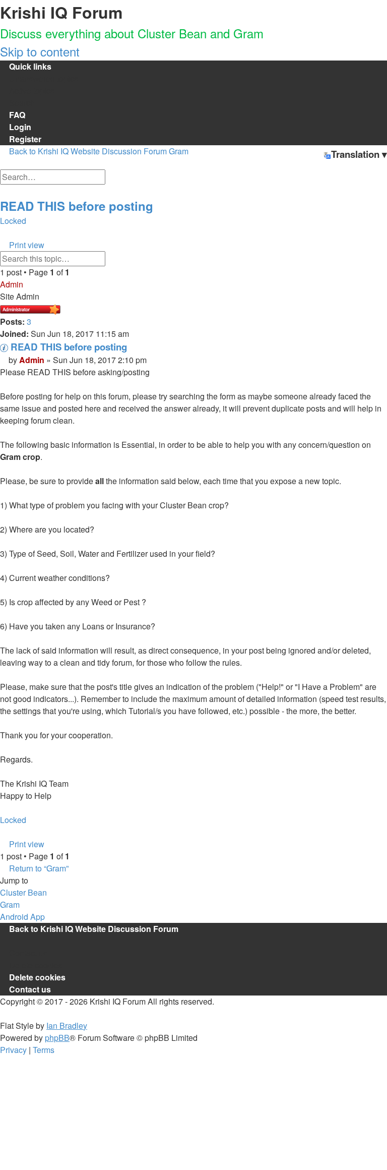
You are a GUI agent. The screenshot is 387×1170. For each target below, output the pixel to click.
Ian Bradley (66, 1025)
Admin (11, 284)
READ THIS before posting (76, 205)
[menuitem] (39, 78)
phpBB (57, 1037)
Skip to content (40, 51)
